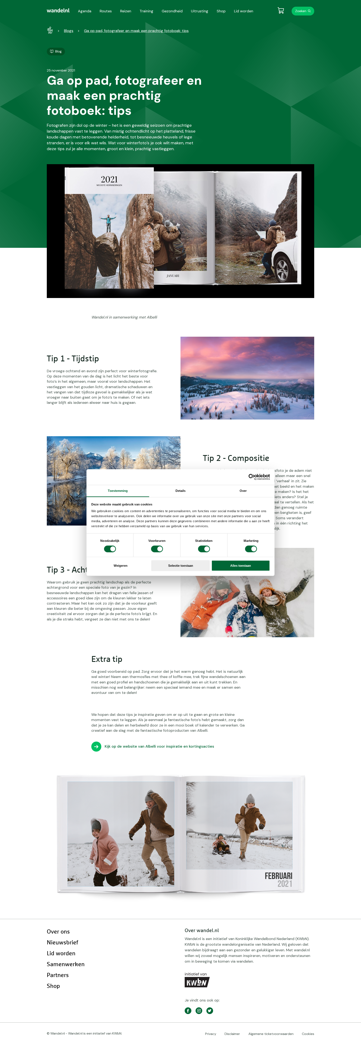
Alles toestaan (240, 565)
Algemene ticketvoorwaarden (271, 1034)
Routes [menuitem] (106, 11)
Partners (58, 975)
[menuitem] (58, 10)
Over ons (58, 932)
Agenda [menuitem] (84, 11)
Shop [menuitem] (221, 11)
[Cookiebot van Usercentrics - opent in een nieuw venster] (251, 477)
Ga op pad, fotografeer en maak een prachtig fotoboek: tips (136, 30)
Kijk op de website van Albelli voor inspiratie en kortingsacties (159, 746)
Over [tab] (243, 490)
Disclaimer (232, 1034)
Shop (53, 986)
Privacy (210, 1034)
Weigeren (120, 565)
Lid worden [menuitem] (243, 11)
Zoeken (300, 11)
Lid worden (61, 954)
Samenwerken (66, 964)
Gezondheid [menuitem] (172, 11)
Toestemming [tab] (118, 490)
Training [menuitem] (146, 11)
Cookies (308, 1034)
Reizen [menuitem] (125, 11)
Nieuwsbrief (62, 943)
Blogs (68, 30)
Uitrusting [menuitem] (199, 11)
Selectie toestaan (180, 565)
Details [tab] (180, 490)
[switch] (157, 549)
